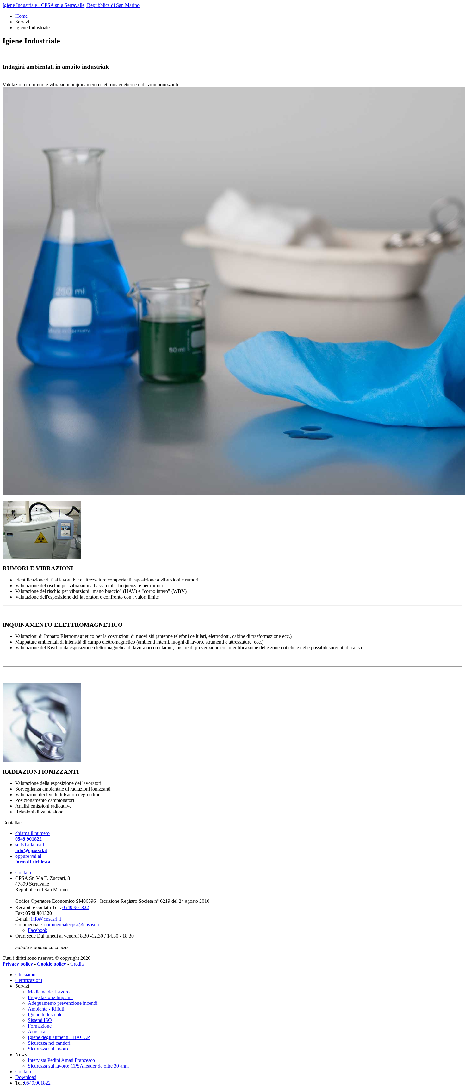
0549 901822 (75, 907)
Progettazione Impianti (50, 997)
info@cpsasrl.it (46, 918)
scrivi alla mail (31, 847)
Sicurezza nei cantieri (49, 1043)
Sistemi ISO (40, 1020)
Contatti (23, 872)
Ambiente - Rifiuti (46, 1008)
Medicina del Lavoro (49, 991)
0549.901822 (37, 1083)
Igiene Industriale (45, 1014)
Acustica (36, 1031)
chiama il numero (32, 836)
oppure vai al (32, 858)
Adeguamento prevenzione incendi (62, 1003)
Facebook (37, 930)
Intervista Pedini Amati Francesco (61, 1060)
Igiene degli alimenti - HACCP (59, 1037)
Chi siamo (25, 974)
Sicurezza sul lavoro (48, 1048)
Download (25, 1077)
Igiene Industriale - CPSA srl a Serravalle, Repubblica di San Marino (71, 5)
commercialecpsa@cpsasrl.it (72, 924)
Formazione (40, 1026)
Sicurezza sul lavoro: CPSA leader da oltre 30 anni (78, 1066)
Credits (77, 963)
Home (21, 16)
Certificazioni (28, 980)
